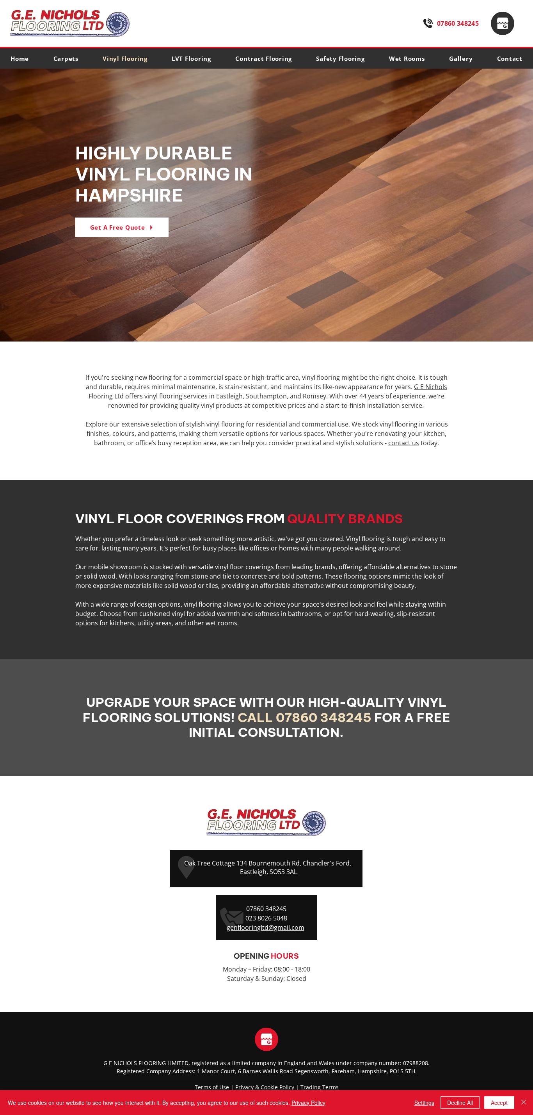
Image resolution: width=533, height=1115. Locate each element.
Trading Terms (319, 1087)
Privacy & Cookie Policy (264, 1087)
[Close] (523, 1102)
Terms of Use (212, 1087)
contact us (403, 443)
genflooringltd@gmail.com (265, 927)
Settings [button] (424, 1102)
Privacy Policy (308, 1102)
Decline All (460, 1102)
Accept (499, 1102)
